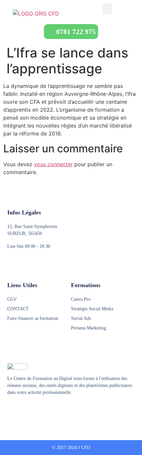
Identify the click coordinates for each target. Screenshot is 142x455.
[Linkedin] (35, 409)
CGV (12, 299)
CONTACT (18, 308)
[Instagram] (23, 409)
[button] (107, 8)
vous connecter (53, 164)
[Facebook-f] (10, 409)
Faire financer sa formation (32, 318)
